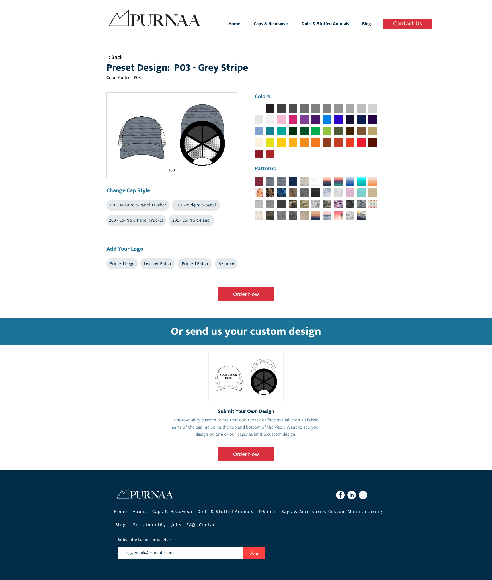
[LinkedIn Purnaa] (351, 495)
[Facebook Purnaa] (340, 495)
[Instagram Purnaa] (363, 495)
